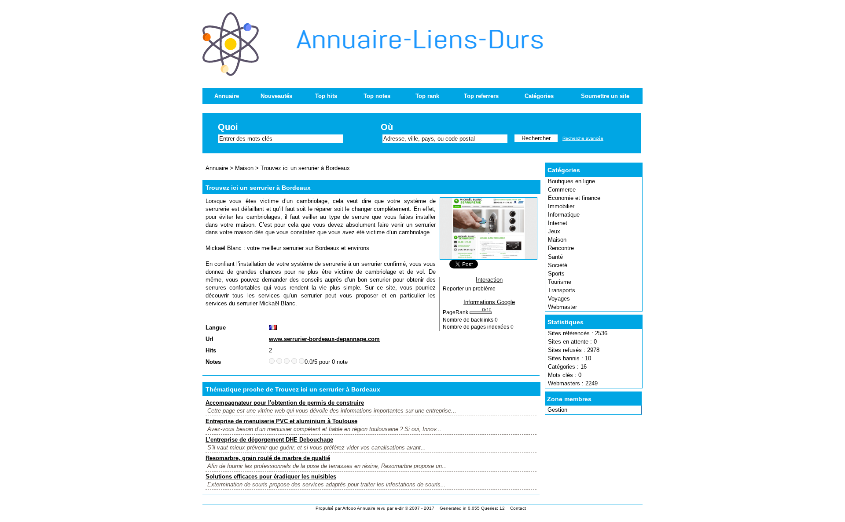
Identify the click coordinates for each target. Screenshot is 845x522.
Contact (518, 508)
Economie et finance (574, 198)
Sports (556, 273)
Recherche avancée (582, 138)
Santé (555, 257)
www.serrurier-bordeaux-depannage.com (324, 339)
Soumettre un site (605, 96)
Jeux (554, 231)
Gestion (557, 409)
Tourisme (559, 282)
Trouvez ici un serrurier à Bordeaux (305, 168)
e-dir (399, 508)
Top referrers (481, 96)
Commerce (562, 189)
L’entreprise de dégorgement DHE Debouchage (269, 439)
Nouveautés (276, 96)
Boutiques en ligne (571, 181)
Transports (561, 290)
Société (557, 265)
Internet (557, 223)
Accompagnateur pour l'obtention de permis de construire (285, 402)
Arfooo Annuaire (358, 508)
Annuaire (226, 96)
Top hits (326, 96)
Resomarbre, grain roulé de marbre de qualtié (268, 458)
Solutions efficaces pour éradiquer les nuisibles (271, 476)
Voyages (559, 298)
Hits (211, 350)
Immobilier (561, 206)
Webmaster (562, 307)
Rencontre (561, 248)
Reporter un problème (469, 288)
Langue (216, 327)
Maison (557, 239)
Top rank (427, 96)
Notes (213, 362)
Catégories (539, 96)
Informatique (564, 214)
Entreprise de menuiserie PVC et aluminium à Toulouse (281, 421)
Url (209, 339)
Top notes (377, 96)
